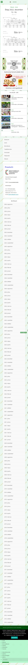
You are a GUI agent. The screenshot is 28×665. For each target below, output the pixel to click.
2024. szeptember (8, 285)
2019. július (7, 503)
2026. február (7, 225)
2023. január (7, 355)
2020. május (7, 467)
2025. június (7, 253)
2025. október (7, 239)
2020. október (7, 450)
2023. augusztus (8, 330)
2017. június (7, 590)
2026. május (7, 214)
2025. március (7, 264)
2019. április (7, 513)
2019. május (7, 510)
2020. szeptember (8, 453)
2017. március (7, 601)
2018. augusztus (8, 541)
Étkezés (12, 7)
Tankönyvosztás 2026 (16, 111)
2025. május (7, 257)
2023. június (7, 337)
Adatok (4, 645)
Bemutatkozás (5, 644)
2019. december (8, 485)
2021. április (7, 429)
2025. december (8, 232)
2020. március (7, 474)
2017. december (8, 569)
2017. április (7, 597)
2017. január (7, 608)
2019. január (7, 524)
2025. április (7, 260)
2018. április (7, 555)
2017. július (7, 587)
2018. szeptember (8, 538)
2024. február (7, 309)
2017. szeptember (8, 580)
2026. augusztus (8, 204)
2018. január (7, 566)
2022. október (7, 366)
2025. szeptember (8, 243)
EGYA (5, 143)
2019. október (7, 492)
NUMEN (23, 627)
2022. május (7, 383)
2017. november (8, 573)
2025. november (8, 236)
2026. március (7, 222)
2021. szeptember (8, 411)
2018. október (7, 534)
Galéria (4, 654)
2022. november (8, 362)
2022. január (7, 397)
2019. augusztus (8, 499)
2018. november (8, 531)
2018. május (7, 552)
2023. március (7, 348)
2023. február (7, 352)
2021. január (7, 439)
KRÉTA (3, 657)
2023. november (8, 320)
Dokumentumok (6, 652)
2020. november (8, 446)
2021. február (7, 436)
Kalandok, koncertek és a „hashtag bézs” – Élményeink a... (18, 126)
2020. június (7, 464)
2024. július (7, 292)
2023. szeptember (8, 327)
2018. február (7, 562)
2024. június (7, 295)
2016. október (7, 619)
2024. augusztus (8, 288)
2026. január (7, 229)
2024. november (8, 278)
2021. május (7, 425)
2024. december (8, 274)
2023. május (7, 341)
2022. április (7, 387)
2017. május (7, 594)
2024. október (7, 281)
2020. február (7, 478)
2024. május (7, 299)
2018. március (7, 559)
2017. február (7, 604)
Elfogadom (14, 637)
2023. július (7, 334)
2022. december (8, 359)
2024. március (7, 306)
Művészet (6, 139)
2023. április (7, 344)
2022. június (7, 380)
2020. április (7, 471)
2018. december (8, 527)
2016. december (8, 611)
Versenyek (6, 152)
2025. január (7, 271)
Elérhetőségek (5, 655)
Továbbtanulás (8, 149)
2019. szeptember (8, 496)
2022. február (7, 394)
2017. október (7, 576)
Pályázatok (7, 155)
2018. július (7, 545)
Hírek (16, 7)
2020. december (8, 443)
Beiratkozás (7, 146)
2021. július (7, 418)
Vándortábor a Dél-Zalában (17, 104)
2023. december (8, 316)
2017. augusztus (8, 583)
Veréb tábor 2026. (15, 132)
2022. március (7, 390)
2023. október (7, 323)
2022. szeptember (8, 369)
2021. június (7, 422)
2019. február (7, 520)
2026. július (7, 208)
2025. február (7, 267)
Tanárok (4, 649)
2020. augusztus (8, 457)
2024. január (7, 313)
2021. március (7, 432)
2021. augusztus (8, 415)
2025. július (7, 250)
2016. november (8, 615)
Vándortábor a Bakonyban (17, 118)
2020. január (7, 482)
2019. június (7, 506)
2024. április (7, 302)
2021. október (7, 408)
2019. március (7, 517)
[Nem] (23, 332)
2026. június (7, 211)
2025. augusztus (8, 246)
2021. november (8, 404)
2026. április (7, 218)
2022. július (7, 376)
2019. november (8, 489)
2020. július (7, 460)
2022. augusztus (8, 373)
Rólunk (4, 642)
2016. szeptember (8, 622)
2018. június (7, 548)
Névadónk (4, 647)
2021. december (8, 401)
